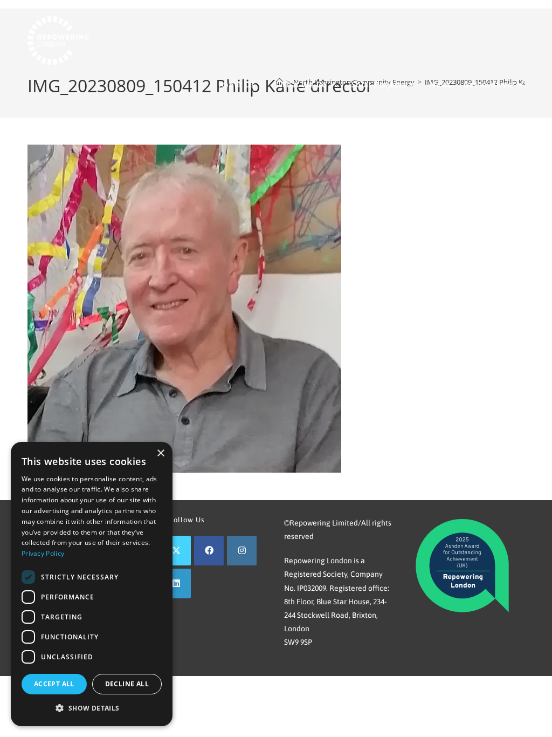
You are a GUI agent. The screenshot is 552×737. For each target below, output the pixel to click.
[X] (176, 550)
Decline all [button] (127, 683)
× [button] (160, 453)
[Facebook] (209, 550)
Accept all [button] (54, 683)
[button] (92, 708)
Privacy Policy (43, 553)
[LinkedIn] (176, 583)
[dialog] (91, 584)
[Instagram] (242, 550)
